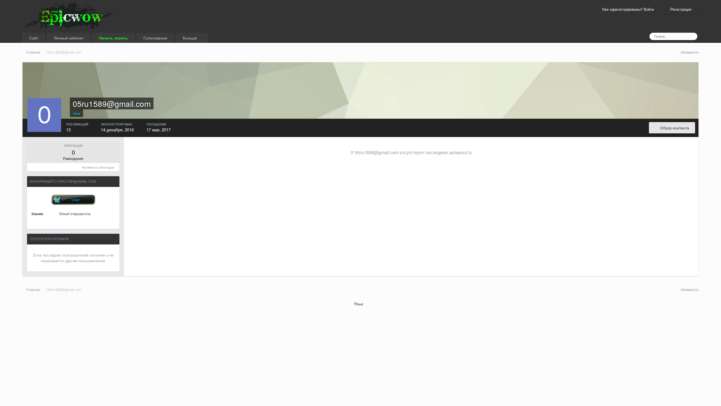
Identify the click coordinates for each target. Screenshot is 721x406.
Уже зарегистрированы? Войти (629, 9)
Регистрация (680, 9)
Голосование (155, 38)
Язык (359, 303)
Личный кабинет (69, 38)
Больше (190, 38)
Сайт (33, 38)
